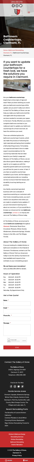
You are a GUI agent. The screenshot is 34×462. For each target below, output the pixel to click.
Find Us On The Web (17, 382)
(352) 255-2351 (17, 2)
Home (5, 50)
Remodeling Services (17, 437)
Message (7, 323)
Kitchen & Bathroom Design (17, 434)
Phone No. (7, 315)
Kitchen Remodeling (17, 439)
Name (6, 300)
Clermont (6, 226)
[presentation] (17, 339)
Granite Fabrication (17, 444)
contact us (15, 212)
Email (5, 308)
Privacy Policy (17, 455)
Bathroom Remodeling (17, 442)
